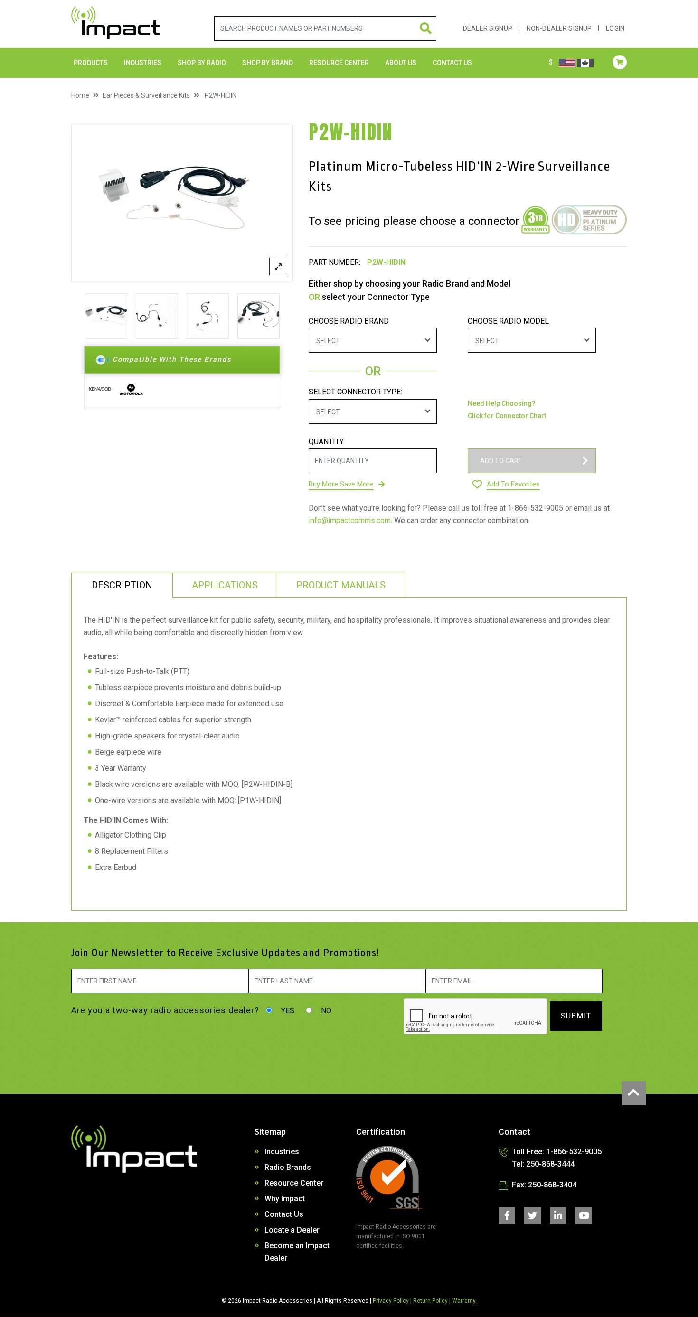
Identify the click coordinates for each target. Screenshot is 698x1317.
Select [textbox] (328, 341)
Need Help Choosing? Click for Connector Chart (507, 410)
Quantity (326, 441)
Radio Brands (287, 1167)
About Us (400, 62)
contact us (452, 62)
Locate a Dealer (292, 1229)
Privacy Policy (391, 1301)
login (615, 28)
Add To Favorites (513, 484)
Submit (576, 1015)
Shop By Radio (202, 62)
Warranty (463, 1301)
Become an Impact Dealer (297, 1251)
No (325, 1010)
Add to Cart (501, 461)
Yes (286, 1010)
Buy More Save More (341, 484)
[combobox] (373, 340)
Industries (142, 62)
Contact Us (283, 1214)
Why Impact (284, 1198)
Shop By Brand (267, 62)
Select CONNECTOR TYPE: (355, 391)
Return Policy (430, 1301)
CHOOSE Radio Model (508, 321)
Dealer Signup (487, 28)
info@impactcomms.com (350, 520)
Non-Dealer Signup (559, 28)
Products (91, 62)
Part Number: (334, 262)
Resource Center (339, 62)
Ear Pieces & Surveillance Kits (146, 95)
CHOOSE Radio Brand (349, 321)
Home (80, 95)
